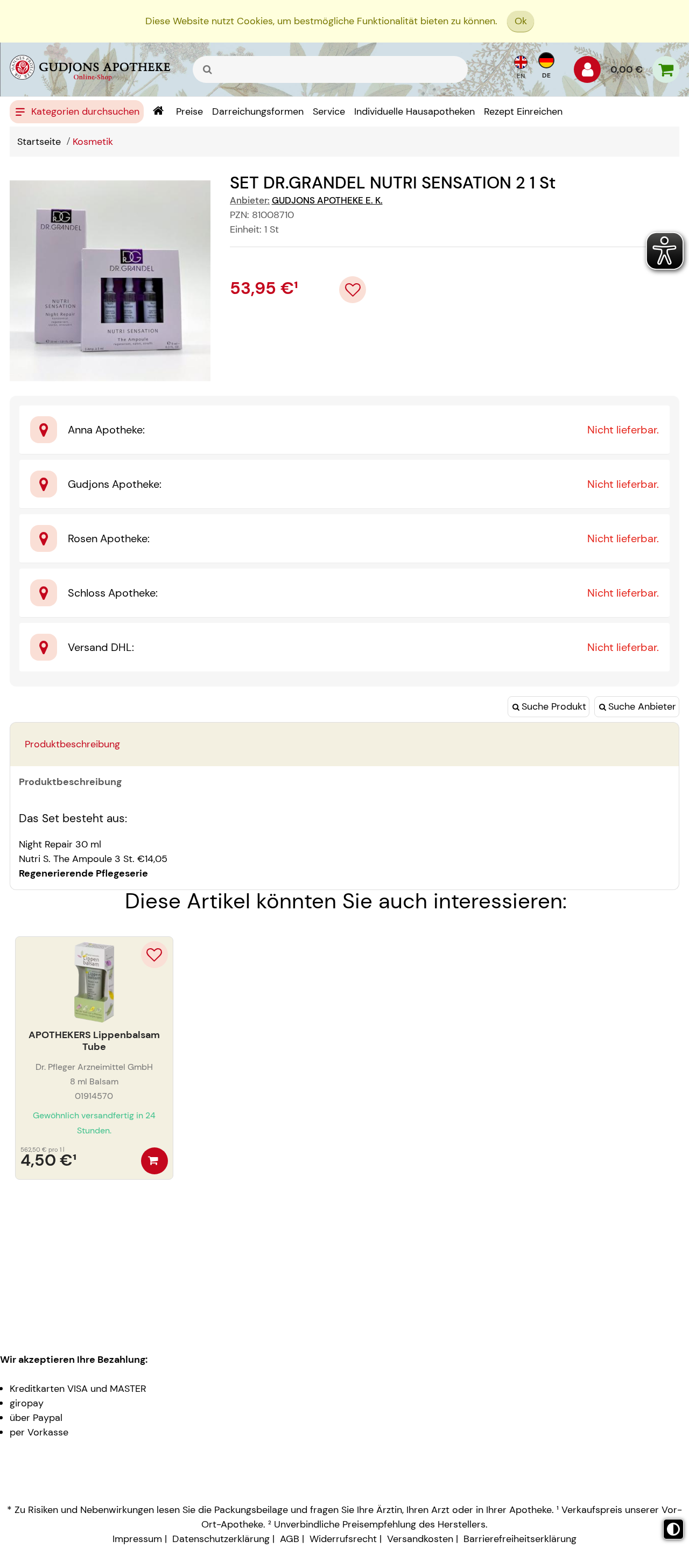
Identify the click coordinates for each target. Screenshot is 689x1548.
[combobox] (330, 69)
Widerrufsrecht (343, 1538)
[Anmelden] (587, 72)
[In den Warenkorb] (154, 1160)
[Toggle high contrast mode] (673, 1529)
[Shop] (158, 111)
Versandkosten (420, 1538)
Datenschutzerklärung (221, 1538)
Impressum (137, 1538)
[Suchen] (207, 69)
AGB (289, 1538)
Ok (521, 21)
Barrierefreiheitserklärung (519, 1538)
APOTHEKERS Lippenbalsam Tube (94, 1041)
